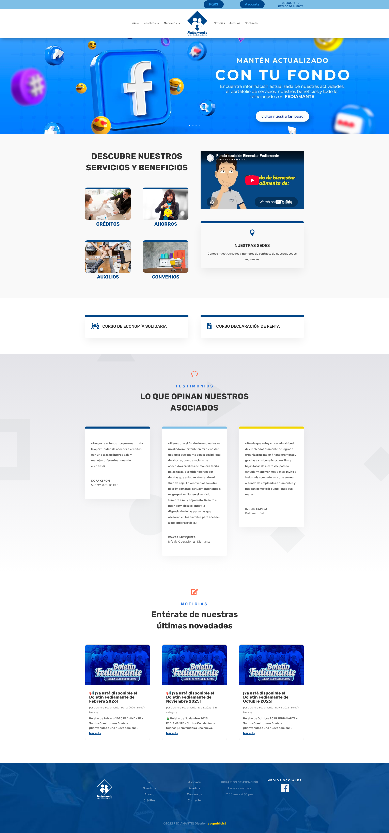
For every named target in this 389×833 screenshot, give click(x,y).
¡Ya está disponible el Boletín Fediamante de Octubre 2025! (266, 697)
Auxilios (234, 23)
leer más (95, 733)
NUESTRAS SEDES (252, 245)
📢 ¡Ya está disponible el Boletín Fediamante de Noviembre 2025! (190, 697)
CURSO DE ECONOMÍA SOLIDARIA (134, 326)
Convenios (194, 794)
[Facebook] (285, 791)
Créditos (149, 800)
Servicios (170, 23)
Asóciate (252, 4)
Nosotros (149, 23)
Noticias (219, 23)
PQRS (213, 4)
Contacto (251, 23)
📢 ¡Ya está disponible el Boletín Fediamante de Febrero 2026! (113, 697)
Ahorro (149, 794)
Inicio (135, 23)
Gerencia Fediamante (106, 707)
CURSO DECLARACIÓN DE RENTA (248, 326)
